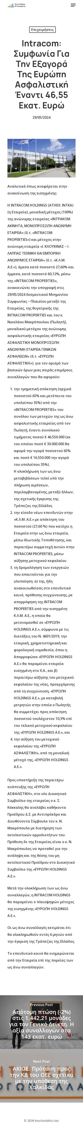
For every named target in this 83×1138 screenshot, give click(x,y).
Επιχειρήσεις (42, 29)
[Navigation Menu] (73, 5)
